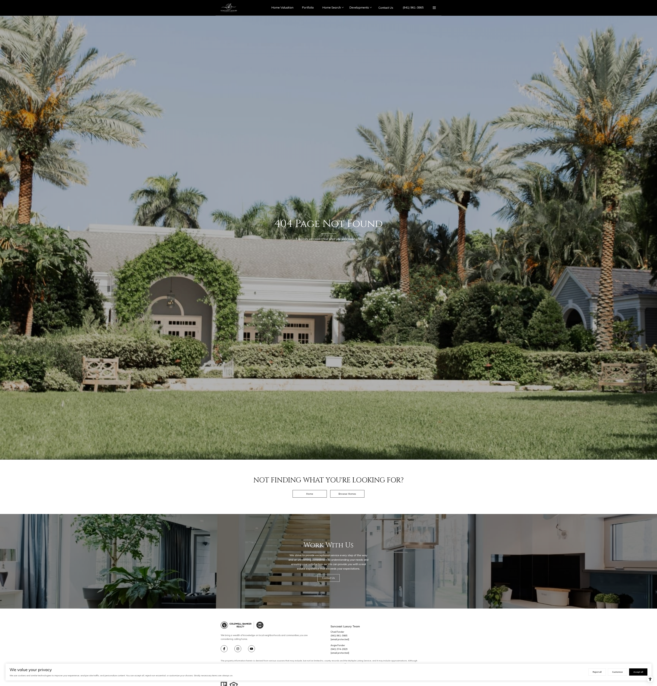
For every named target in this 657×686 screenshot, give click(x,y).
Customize (617, 672)
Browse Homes (347, 493)
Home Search (331, 7)
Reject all (597, 672)
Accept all (638, 672)
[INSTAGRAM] (237, 648)
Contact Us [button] (328, 577)
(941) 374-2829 (339, 649)
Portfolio (308, 7)
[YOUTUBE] (251, 648)
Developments (359, 7)
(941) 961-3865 (413, 7)
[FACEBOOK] (224, 648)
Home (309, 493)
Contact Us (385, 7)
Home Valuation (282, 7)
